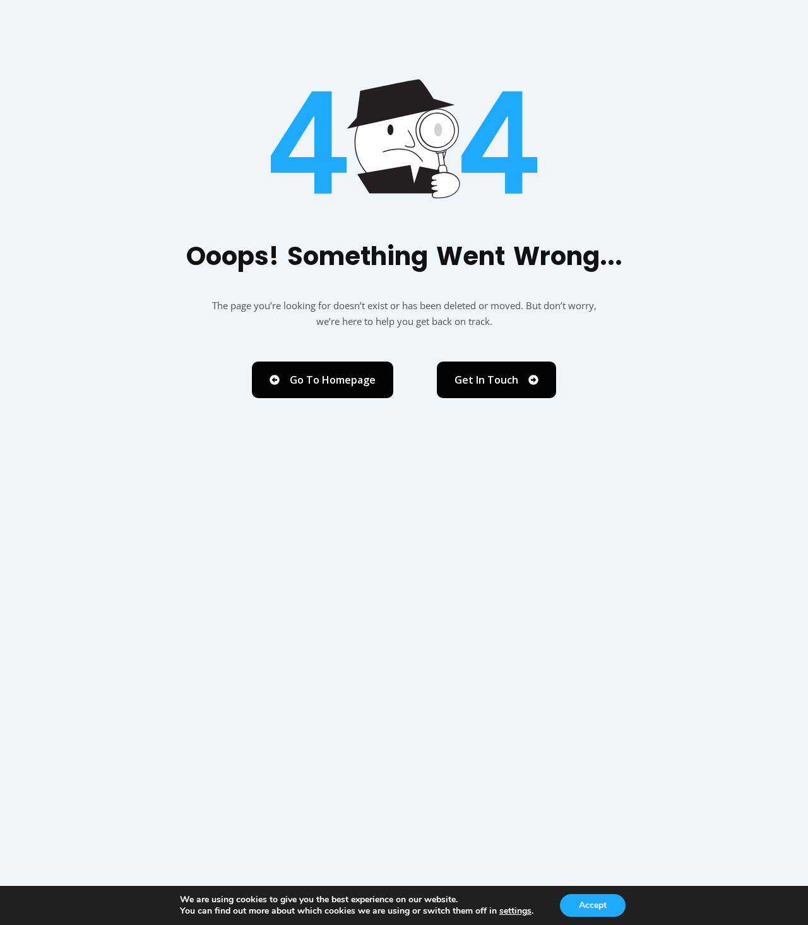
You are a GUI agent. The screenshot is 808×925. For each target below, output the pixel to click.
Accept (593, 905)
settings (515, 911)
